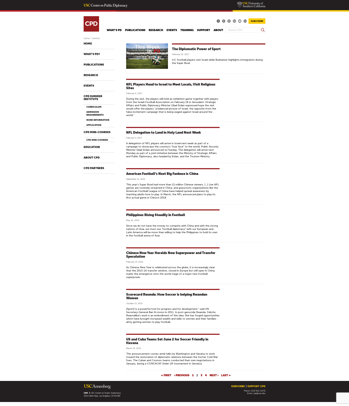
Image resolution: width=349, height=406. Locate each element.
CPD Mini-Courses (97, 132)
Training (187, 30)
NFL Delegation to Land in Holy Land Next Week (163, 132)
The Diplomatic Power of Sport (196, 49)
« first (166, 375)
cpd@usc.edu (259, 393)
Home (87, 38)
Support (203, 30)
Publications (135, 30)
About (218, 30)
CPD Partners (94, 168)
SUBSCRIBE (257, 21)
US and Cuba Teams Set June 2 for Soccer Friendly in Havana (167, 341)
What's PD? (92, 54)
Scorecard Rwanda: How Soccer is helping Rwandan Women (166, 296)
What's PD (114, 30)
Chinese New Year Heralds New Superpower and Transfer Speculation (170, 254)
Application (93, 125)
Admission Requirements (95, 113)
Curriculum (93, 107)
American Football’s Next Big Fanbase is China (162, 174)
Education (92, 147)
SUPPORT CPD (256, 386)
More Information (97, 120)
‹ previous (181, 375)
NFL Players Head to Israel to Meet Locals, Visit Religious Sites (170, 86)
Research (156, 30)
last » (226, 375)
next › (214, 375)
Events (172, 30)
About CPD (92, 157)
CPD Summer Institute (93, 98)
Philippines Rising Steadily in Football (155, 215)
